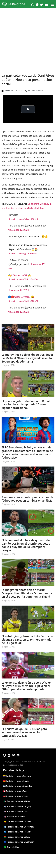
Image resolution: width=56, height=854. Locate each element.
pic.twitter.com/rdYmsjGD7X (23, 218)
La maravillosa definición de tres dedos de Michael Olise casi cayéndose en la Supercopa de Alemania (28, 358)
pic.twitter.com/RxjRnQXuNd (23, 300)
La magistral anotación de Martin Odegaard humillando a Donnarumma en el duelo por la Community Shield (27, 593)
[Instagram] (32, 4)
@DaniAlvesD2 (19, 275)
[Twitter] (41, 4)
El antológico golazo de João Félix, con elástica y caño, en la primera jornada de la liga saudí (27, 639)
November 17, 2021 (18, 229)
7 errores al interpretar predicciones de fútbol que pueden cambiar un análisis (27, 498)
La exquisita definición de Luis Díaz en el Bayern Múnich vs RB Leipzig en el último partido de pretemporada (26, 686)
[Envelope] (46, 4)
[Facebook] (37, 4)
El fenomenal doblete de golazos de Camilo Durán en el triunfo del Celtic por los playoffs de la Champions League (26, 545)
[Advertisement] (28, 39)
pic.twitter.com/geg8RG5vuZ (23, 253)
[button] (52, 4)
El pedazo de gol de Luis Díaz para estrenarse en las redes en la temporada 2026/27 (24, 732)
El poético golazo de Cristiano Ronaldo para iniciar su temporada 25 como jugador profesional (27, 404)
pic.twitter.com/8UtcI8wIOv (23, 279)
